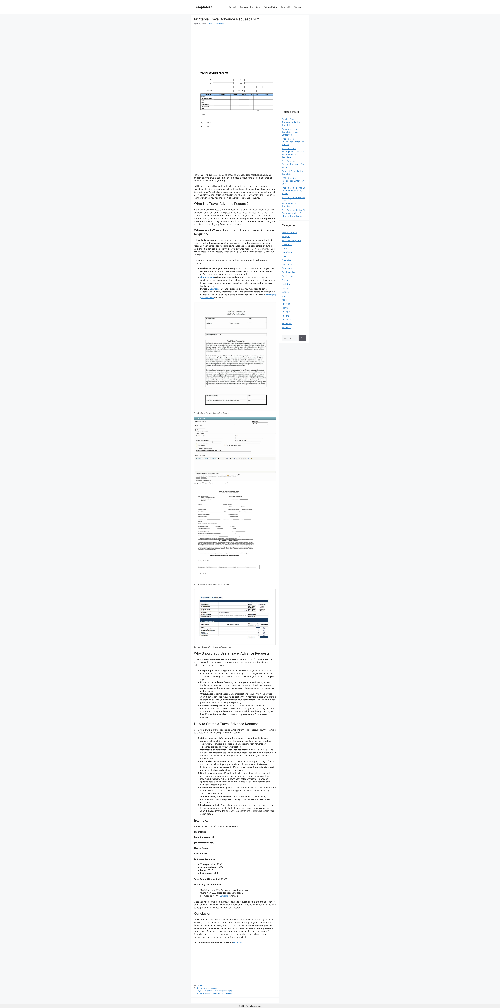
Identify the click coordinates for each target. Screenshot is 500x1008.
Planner (285, 307)
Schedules (287, 323)
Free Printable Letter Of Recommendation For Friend (293, 190)
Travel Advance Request (207, 988)
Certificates (287, 252)
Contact (232, 7)
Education (287, 268)
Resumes (286, 319)
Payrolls (286, 303)
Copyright (285, 7)
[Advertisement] (235, 44)
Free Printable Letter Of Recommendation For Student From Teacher (293, 213)
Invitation (286, 284)
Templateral (203, 7)
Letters (200, 985)
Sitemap (297, 7)
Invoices (286, 288)
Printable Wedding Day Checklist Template (214, 993)
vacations (215, 288)
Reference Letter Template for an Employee (290, 132)
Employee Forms (290, 272)
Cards (285, 248)
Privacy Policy (270, 7)
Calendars (287, 244)
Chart (285, 256)
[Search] (302, 338)
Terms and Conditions (250, 7)
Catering (224, 895)
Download (238, 942)
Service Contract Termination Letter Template (291, 122)
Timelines (286, 327)
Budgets (286, 236)
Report (285, 315)
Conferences (207, 277)
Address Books (289, 232)
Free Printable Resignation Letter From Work (294, 164)
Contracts (287, 264)
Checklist (286, 260)
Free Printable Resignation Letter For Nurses (293, 141)
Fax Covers (287, 276)
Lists (284, 296)
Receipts (286, 311)
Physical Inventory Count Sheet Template (214, 991)
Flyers (285, 280)
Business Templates (291, 240)
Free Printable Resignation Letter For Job (293, 181)
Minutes (286, 300)
